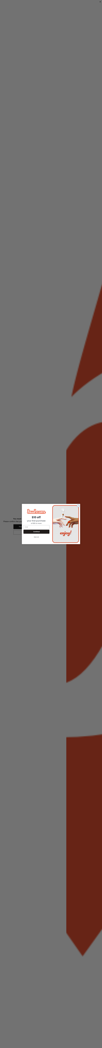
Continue (36, 532)
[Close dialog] (78, 505)
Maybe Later (36, 537)
